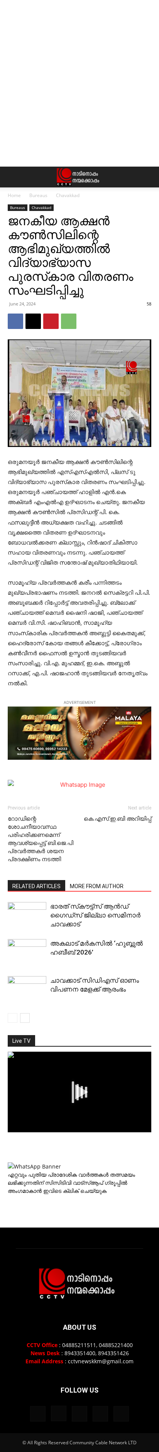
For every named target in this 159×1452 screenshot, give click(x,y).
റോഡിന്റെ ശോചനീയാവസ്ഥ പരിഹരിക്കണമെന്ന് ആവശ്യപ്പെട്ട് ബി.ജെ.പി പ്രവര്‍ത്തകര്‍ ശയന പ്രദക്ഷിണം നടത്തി (40, 839)
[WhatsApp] (68, 321)
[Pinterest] (51, 321)
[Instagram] (58, 1413)
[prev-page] (12, 1018)
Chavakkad (68, 195)
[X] (33, 321)
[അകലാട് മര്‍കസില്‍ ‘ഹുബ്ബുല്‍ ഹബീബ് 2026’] (27, 953)
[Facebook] (15, 321)
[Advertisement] (79, 83)
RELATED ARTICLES (36, 886)
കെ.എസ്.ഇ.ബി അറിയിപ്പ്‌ (117, 818)
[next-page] (25, 1018)
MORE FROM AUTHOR (96, 886)
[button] (13, 177)
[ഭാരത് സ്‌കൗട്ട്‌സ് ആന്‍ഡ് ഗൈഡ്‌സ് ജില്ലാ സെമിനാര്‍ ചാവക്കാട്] (27, 916)
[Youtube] (121, 1414)
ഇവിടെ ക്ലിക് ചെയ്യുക (75, 1190)
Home (14, 195)
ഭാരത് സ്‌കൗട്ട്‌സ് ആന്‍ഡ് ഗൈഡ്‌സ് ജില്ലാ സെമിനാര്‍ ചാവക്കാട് (95, 915)
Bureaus (38, 195)
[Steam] (79, 1414)
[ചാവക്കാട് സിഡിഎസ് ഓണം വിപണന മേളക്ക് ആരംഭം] (27, 990)
